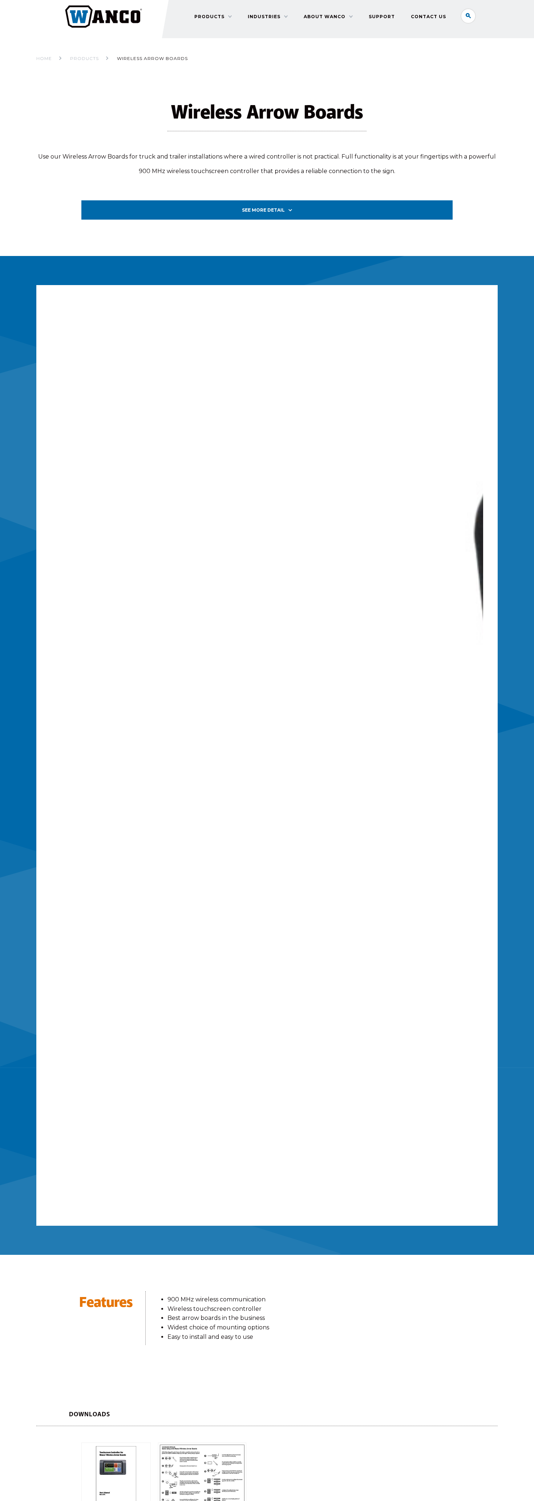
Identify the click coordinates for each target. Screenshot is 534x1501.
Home (44, 58)
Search (468, 16)
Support (382, 16)
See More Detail (263, 210)
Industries (264, 16)
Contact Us (428, 16)
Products (209, 16)
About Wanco (324, 16)
